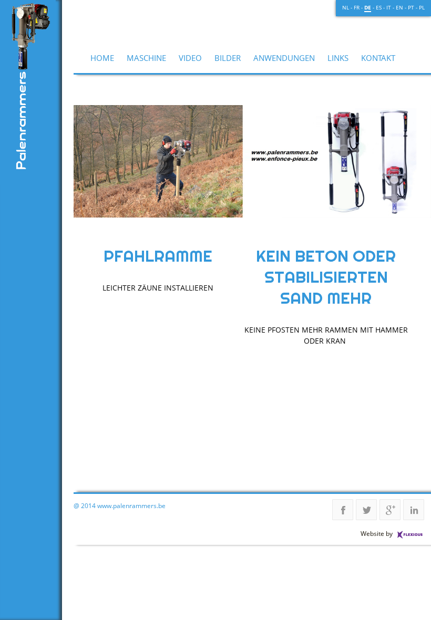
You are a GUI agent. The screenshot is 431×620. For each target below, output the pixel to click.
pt (411, 7)
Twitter (366, 509)
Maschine (146, 58)
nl (345, 7)
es (379, 7)
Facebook (342, 509)
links (337, 58)
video (190, 58)
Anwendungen (284, 58)
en (399, 7)
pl (422, 7)
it (388, 7)
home (102, 58)
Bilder (227, 58)
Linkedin (413, 509)
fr (357, 7)
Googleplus (390, 509)
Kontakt (378, 58)
